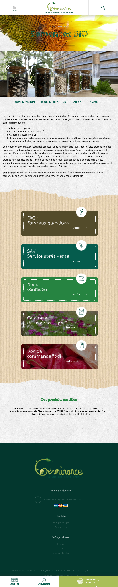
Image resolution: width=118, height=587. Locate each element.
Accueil (52, 26)
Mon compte (44, 583)
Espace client (61, 527)
